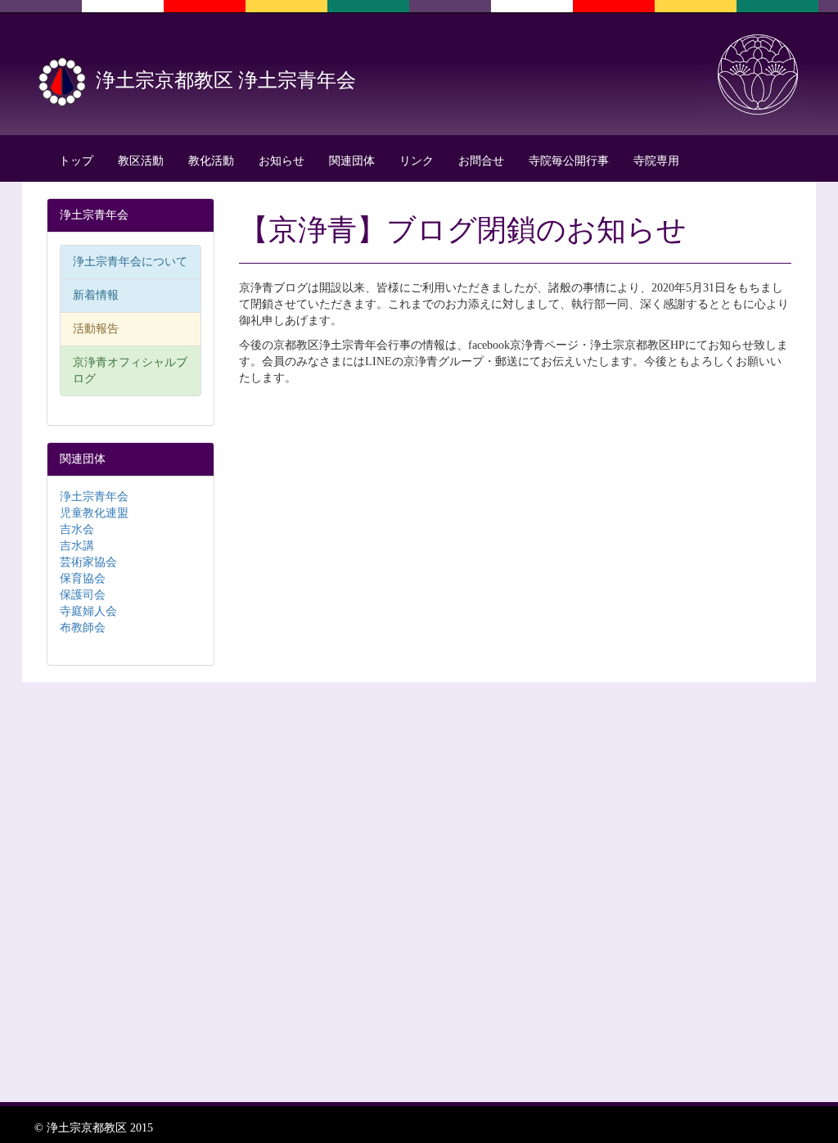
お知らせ (281, 161)
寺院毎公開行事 (569, 161)
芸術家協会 (88, 562)
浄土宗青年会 (94, 496)
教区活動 (141, 161)
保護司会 (83, 595)
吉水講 (77, 546)
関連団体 (352, 161)
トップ (76, 161)
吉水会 (77, 529)
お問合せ (481, 161)
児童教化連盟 (94, 513)
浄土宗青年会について (130, 261)
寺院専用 (656, 161)
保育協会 (83, 578)
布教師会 (83, 627)
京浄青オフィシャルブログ (130, 370)
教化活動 (211, 161)
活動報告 (96, 329)
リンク (416, 161)
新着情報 (96, 295)
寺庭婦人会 (88, 611)
